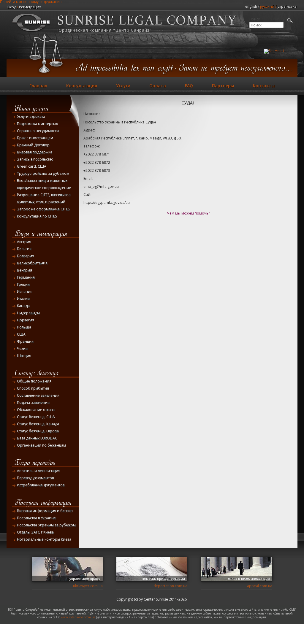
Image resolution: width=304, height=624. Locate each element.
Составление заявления (38, 395)
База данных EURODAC (37, 438)
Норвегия (25, 320)
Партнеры (223, 85)
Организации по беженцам (41, 445)
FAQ (189, 85)
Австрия (24, 241)
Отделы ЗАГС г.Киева (35, 532)
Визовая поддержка (34, 152)
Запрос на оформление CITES (43, 209)
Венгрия (24, 270)
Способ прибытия (33, 388)
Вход (11, 6)
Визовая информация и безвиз (44, 510)
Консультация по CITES (37, 216)
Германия (26, 277)
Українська (287, 6)
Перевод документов (35, 477)
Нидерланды (28, 312)
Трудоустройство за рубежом (43, 173)
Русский (267, 6)
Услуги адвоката (31, 116)
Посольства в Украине (36, 517)
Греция (23, 284)
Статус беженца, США (36, 416)
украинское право (84, 578)
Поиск (254, 19)
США (21, 334)
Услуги (123, 85)
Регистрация (30, 6)
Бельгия (24, 248)
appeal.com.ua (259, 585)
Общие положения (34, 381)
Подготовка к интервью (37, 123)
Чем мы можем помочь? (188, 213)
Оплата (157, 85)
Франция (25, 341)
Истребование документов (40, 485)
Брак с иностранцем (35, 137)
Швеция (24, 355)
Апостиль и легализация (38, 470)
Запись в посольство (35, 159)
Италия (23, 298)
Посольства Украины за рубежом (46, 525)
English (251, 6)
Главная (38, 85)
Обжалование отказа (36, 409)
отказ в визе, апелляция (249, 578)
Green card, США (31, 166)
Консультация (81, 85)
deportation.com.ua (170, 585)
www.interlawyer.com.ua (78, 617)
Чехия (22, 348)
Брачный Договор (33, 144)
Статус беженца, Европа (38, 431)
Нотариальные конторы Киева (44, 539)
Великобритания (32, 263)
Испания (24, 291)
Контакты (264, 85)
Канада (23, 305)
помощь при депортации (163, 578)
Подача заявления (33, 402)
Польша (24, 327)
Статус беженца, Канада (38, 423)
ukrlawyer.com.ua (88, 585)
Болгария (25, 255)
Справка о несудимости (38, 130)
